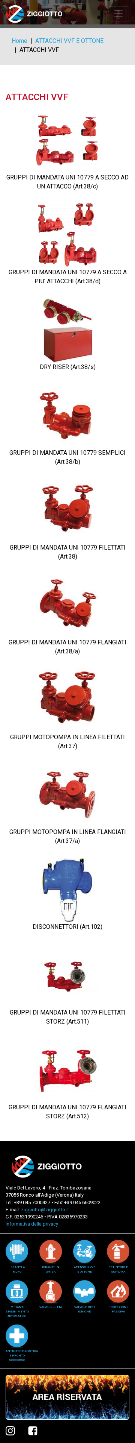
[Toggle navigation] (118, 13)
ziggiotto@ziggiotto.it (45, 1209)
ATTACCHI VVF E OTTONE (69, 40)
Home (19, 40)
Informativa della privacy (32, 1224)
